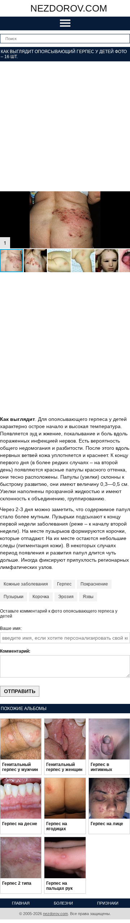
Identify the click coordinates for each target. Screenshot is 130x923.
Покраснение (94, 584)
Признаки (107, 903)
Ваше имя (10, 628)
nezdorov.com (68, 8)
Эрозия (66, 596)
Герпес (64, 584)
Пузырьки (13, 596)
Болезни (63, 903)
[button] (123, 198)
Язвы (88, 596)
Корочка (40, 596)
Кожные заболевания (26, 584)
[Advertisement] (65, 126)
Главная (21, 903)
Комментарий (14, 651)
